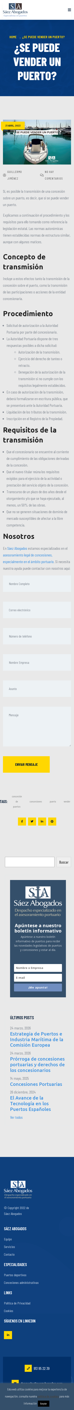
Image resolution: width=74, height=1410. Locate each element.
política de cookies (48, 1396)
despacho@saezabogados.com (42, 1383)
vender (67, 801)
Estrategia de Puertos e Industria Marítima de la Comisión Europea (36, 1039)
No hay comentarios (54, 175)
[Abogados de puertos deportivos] (15, 10)
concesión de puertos (17, 801)
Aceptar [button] (43, 1403)
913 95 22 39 (42, 1368)
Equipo (8, 1239)
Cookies (8, 1311)
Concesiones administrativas (21, 1282)
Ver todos (16, 1117)
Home (13, 37)
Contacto (9, 1254)
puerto (53, 801)
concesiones (36, 801)
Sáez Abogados (17, 548)
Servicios (9, 1246)
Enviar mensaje (26, 764)
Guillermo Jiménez (14, 175)
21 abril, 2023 (13, 125)
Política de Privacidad (17, 1303)
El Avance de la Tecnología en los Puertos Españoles (30, 1103)
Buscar (63, 862)
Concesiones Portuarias (36, 1084)
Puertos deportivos (15, 1275)
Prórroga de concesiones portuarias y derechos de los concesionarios (37, 1064)
